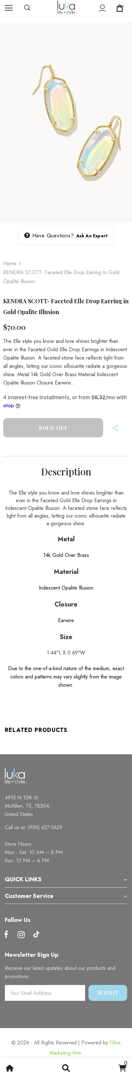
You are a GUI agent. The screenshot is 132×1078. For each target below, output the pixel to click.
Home (9, 263)
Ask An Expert (92, 236)
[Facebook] (6, 935)
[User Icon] (102, 8)
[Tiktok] (36, 935)
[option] (66, 119)
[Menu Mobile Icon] (8, 8)
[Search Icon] (33, 8)
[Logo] (67, 8)
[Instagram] (21, 935)
